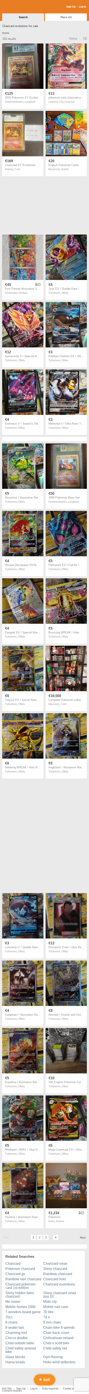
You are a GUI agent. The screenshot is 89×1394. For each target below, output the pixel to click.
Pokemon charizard (20, 1269)
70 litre (48, 1312)
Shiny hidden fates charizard (19, 1294)
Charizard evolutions (59, 1284)
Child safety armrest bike (20, 1350)
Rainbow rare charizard (23, 1279)
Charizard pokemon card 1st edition (20, 1286)
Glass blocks (15, 1357)
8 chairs (11, 1322)
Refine (73, 38)
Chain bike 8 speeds (59, 1327)
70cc (9, 1317)
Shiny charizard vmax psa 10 (59, 1294)
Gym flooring (53, 1357)
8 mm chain (52, 1322)
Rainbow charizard (57, 1274)
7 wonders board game (23, 1312)
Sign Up (71, 6)
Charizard (13, 1263)
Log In (82, 6)
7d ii (46, 1317)
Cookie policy (71, 1388)
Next (83, 1237)
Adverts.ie (19, 7)
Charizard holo (54, 1279)
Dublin (65, 169)
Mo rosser (13, 1301)
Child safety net (55, 1348)
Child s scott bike (56, 1343)
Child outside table (19, 1343)
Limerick (70, 101)
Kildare (23, 292)
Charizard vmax (55, 1263)
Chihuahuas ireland (58, 1338)
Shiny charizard (55, 1269)
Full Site (7, 1388)
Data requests (50, 1388)
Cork (17, 169)
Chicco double (16, 1338)
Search (23, 17)
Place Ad (66, 17)
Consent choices (12, 1390)
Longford (30, 101)
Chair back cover (56, 1333)
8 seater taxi (14, 1327)
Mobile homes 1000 (20, 1307)
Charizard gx (15, 1274)
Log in (34, 1388)
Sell (46, 1380)
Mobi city (50, 1301)
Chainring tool (16, 1333)
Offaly (65, 292)
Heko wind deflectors (59, 1362)
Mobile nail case (55, 1307)
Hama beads (15, 1362)
